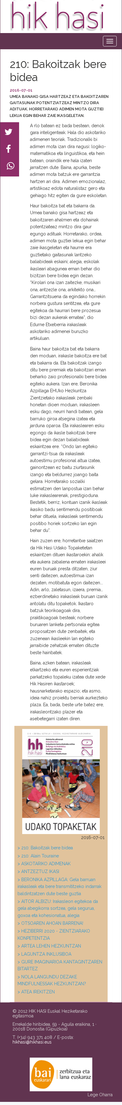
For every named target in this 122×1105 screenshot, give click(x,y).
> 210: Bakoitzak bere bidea (45, 847)
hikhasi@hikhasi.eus (32, 1042)
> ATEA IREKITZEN (36, 991)
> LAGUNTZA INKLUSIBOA (44, 954)
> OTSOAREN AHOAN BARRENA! (50, 923)
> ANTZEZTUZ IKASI (38, 871)
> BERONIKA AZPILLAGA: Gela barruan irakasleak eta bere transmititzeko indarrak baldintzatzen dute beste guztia (59, 886)
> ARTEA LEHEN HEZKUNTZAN (49, 945)
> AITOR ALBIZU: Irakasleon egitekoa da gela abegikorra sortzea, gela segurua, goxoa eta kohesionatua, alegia (58, 908)
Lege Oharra (100, 1094)
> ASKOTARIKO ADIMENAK (44, 863)
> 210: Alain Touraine (38, 855)
